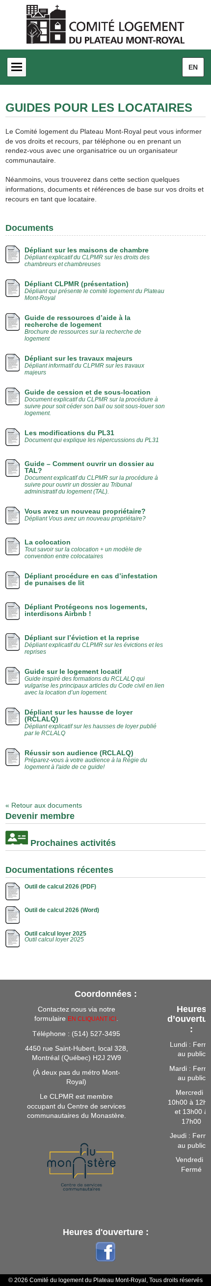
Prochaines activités (73, 843)
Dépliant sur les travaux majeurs (78, 358)
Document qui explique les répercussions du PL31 (92, 440)
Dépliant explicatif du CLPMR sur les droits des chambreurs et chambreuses (87, 261)
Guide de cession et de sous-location (88, 392)
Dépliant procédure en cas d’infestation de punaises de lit (91, 579)
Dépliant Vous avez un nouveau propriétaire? (85, 518)
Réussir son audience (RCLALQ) (79, 753)
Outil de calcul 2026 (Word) (62, 910)
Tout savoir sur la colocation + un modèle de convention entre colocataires (83, 553)
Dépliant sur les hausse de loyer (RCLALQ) (78, 715)
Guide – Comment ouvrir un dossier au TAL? (89, 467)
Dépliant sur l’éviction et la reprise (82, 638)
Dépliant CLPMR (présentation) (77, 284)
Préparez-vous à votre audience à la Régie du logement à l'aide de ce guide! (86, 763)
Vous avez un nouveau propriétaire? (85, 511)
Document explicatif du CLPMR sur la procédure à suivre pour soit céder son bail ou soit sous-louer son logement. (95, 406)
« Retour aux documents (43, 805)
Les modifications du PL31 (69, 433)
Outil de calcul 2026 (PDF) (60, 886)
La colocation (48, 542)
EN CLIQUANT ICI (92, 1018)
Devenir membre (40, 816)
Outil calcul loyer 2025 (55, 933)
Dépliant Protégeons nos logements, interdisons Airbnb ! (86, 610)
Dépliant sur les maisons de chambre (87, 250)
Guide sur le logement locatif (73, 671)
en (193, 67)
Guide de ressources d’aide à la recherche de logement (78, 321)
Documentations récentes (59, 870)
